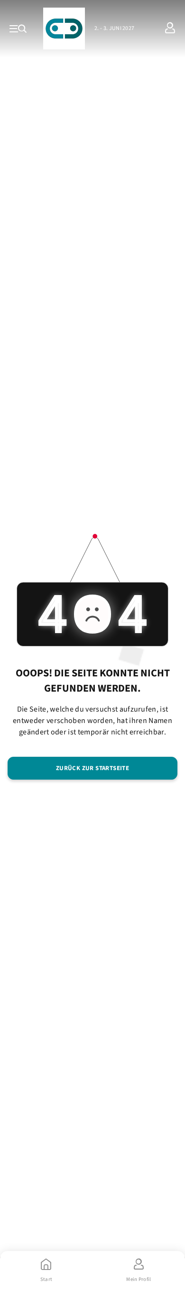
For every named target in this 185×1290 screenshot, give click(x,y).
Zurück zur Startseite (92, 768)
